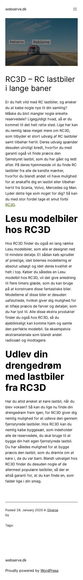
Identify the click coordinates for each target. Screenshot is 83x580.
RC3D (10, 204)
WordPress (49, 570)
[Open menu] (75, 9)
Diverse (52, 510)
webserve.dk (16, 9)
